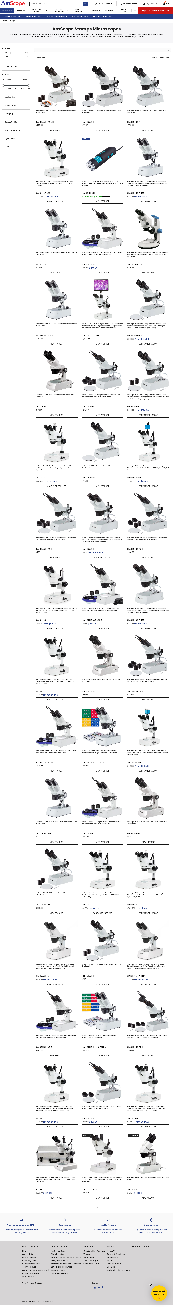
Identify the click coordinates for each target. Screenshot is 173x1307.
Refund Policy (113, 1257)
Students (94, 10)
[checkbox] (15, 53)
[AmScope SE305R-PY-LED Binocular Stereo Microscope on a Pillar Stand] (57, 798)
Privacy (110, 1260)
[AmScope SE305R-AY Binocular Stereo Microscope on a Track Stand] (148, 798)
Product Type (10, 66)
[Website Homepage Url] (13, 3)
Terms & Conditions (116, 1254)
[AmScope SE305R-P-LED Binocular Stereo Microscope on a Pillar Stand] (57, 229)
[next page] (107, 1207)
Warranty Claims (30, 1260)
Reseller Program (91, 1260)
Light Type (9, 147)
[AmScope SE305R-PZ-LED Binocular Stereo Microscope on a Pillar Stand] (57, 300)
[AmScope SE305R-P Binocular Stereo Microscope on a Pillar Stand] (103, 442)
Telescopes (109, 10)
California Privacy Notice (118, 1270)
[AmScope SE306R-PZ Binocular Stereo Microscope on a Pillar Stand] (103, 86)
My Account (152, 3)
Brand (7, 49)
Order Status (28, 1276)
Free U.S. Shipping (106, 3)
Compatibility (10, 122)
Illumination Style (12, 130)
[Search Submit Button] (85, 4)
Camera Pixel (10, 105)
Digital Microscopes (79, 16)
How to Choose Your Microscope (66, 1257)
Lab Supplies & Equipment (37, 10)
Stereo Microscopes (33, 16)
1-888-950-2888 (130, 3)
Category (8, 113)
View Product (56, 130)
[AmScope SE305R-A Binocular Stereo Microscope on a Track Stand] (57, 371)
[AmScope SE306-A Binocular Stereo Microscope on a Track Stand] (148, 1154)
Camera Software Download (35, 1270)
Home (4, 21)
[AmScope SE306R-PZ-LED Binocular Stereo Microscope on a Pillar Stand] (57, 86)
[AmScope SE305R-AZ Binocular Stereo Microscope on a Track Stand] (103, 656)
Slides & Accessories (59, 10)
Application (9, 97)
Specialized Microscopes (56, 16)
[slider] (3, 85)
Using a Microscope (60, 1260)
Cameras (19, 10)
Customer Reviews (59, 1273)
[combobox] (161, 57)
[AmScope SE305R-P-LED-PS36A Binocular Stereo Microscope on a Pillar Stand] (103, 1011)
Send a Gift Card (91, 1263)
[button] (159, 1293)
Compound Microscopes (11, 16)
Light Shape (9, 138)
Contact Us (27, 1254)
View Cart (88, 1254)
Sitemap (111, 1267)
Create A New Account (94, 1251)
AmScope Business (59, 1251)
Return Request (29, 1257)
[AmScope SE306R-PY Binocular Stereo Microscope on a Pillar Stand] (57, 869)
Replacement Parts (31, 1263)
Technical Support (30, 1267)
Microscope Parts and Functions (66, 1263)
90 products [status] (39, 58)
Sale (135, 10)
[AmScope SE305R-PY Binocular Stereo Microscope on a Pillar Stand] (103, 940)
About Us (111, 1251)
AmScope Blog (58, 1270)
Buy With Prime (124, 10)
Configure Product (56, 202)
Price (6, 74)
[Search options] (168, 50)
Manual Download (30, 1273)
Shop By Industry (78, 10)
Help (24, 1251)
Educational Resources (61, 1267)
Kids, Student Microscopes (102, 16)
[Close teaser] (150, 1285)
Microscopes (7, 10)
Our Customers (114, 1263)
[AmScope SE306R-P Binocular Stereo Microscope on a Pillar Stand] (148, 86)
